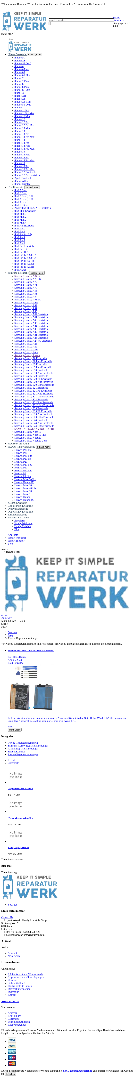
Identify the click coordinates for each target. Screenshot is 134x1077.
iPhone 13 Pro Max (24, 137)
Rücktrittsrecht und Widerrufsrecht (25, 974)
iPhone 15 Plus (22, 154)
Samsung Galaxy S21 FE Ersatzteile (33, 390)
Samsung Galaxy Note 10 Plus (30, 434)
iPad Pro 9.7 (20, 249)
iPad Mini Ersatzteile (25, 210)
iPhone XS (20, 98)
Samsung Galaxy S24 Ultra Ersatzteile (34, 426)
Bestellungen (14, 1015)
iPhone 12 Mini (22, 116)
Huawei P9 (20, 473)
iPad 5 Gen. (20, 190)
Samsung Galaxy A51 (25, 308)
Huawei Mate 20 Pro (25, 479)
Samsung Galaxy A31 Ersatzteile (31, 334)
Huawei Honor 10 (23, 497)
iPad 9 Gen (20, 202)
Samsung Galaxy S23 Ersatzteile (31, 408)
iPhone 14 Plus (22, 145)
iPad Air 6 (19, 243)
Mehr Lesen (14, 730)
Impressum (13, 991)
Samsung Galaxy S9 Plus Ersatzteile (33, 367)
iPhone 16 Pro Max (24, 169)
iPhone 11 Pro (21, 110)
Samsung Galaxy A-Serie (27, 276)
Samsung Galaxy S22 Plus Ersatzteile (33, 402)
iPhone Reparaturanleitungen (23, 742)
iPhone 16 (19, 163)
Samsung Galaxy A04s (26, 352)
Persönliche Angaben (19, 1021)
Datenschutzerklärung (19, 989)
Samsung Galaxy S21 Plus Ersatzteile (33, 393)
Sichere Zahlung (16, 983)
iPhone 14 (19, 139)
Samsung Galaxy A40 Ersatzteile (31, 320)
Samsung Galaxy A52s (26, 302)
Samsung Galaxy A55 (25, 293)
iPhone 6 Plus (21, 69)
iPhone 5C (19, 57)
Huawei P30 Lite (23, 455)
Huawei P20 (20, 461)
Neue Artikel (14, 956)
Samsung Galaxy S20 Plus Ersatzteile (33, 381)
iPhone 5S (19, 60)
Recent (11, 760)
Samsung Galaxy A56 (25, 290)
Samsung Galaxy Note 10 (27, 431)
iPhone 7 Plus (21, 81)
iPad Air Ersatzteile (24, 225)
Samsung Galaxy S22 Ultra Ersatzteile (34, 405)
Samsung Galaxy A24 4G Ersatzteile (33, 340)
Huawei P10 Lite (23, 470)
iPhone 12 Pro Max (24, 125)
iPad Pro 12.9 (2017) (25, 258)
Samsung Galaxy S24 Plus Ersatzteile (33, 423)
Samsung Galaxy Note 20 (27, 437)
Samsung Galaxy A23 (25, 343)
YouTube (12, 904)
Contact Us (7, 917)
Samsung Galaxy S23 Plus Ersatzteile (33, 414)
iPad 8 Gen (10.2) (23, 199)
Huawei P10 (20, 467)
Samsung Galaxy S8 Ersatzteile (30, 358)
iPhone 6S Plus (22, 75)
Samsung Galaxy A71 (25, 284)
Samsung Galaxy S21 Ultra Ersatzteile (34, 396)
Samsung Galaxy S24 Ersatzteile (31, 420)
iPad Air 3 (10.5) (23, 234)
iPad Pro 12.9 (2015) (25, 255)
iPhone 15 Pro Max (24, 160)
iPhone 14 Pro (21, 142)
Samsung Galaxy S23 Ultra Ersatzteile (34, 417)
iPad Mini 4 (20, 222)
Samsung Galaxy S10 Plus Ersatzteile (33, 373)
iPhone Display (22, 184)
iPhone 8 (19, 84)
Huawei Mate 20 (23, 485)
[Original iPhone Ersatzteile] (16, 782)
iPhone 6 (19, 66)
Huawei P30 (20, 452)
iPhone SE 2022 (22, 104)
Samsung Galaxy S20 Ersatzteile (31, 376)
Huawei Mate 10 (23, 491)
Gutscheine (13, 1018)
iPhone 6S (19, 72)
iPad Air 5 (19, 240)
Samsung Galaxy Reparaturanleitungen (28, 745)
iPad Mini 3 (20, 219)
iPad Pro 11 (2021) (24, 266)
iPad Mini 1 (20, 213)
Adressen (12, 1013)
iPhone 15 (19, 151)
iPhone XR (20, 95)
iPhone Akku (21, 181)
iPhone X (19, 92)
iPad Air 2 (19, 231)
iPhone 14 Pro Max (24, 148)
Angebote (13, 953)
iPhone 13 (19, 131)
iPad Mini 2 (20, 216)
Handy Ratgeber (16, 751)
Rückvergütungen (17, 1024)
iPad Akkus (20, 269)
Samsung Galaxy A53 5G (27, 299)
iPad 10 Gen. (21, 205)
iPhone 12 (19, 119)
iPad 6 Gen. (20, 193)
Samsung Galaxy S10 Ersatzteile (31, 370)
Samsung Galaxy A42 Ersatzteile (31, 314)
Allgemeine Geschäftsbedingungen (26, 977)
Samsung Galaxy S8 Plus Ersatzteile (33, 361)
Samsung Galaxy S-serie (27, 355)
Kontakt (12, 994)
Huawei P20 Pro (23, 458)
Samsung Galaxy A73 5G (27, 279)
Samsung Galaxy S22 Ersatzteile (31, 399)
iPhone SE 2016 (22, 63)
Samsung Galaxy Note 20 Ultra (30, 440)
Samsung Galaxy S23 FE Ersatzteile (33, 411)
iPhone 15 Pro (21, 157)
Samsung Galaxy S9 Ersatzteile (30, 364)
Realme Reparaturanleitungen (23, 754)
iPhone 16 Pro (21, 166)
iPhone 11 (19, 107)
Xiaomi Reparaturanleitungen (23, 748)
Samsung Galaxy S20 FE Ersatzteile (33, 379)
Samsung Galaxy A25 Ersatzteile (31, 337)
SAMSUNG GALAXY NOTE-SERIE (34, 428)
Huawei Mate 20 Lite (25, 488)
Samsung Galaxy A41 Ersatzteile (31, 317)
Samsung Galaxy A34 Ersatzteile (31, 326)
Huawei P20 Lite (23, 464)
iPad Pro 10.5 (21, 252)
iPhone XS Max (22, 101)
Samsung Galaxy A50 (25, 311)
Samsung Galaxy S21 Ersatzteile (31, 387)
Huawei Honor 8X (24, 482)
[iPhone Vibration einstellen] (16, 811)
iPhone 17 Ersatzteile (25, 172)
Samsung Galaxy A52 (25, 305)
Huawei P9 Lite (22, 476)
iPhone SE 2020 (22, 89)
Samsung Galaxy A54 (25, 296)
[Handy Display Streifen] (16, 841)
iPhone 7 (19, 78)
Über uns (12, 980)
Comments (13, 763)
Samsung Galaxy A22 (25, 346)
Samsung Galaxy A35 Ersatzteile (31, 323)
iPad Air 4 (19, 237)
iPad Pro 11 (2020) (24, 263)
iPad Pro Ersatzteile (24, 246)
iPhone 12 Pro (21, 122)
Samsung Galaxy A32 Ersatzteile (31, 331)
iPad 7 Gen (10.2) (23, 196)
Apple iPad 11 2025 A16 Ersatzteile (32, 208)
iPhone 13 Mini (22, 128)
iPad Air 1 (19, 228)
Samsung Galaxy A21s (26, 349)
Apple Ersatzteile (23, 178)
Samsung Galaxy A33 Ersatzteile (31, 329)
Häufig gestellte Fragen (20, 986)
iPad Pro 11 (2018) (24, 260)
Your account (10, 1001)
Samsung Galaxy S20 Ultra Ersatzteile (34, 384)
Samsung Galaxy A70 (25, 287)
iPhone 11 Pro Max (24, 113)
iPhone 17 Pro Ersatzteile (27, 175)
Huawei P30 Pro (23, 450)
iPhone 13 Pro (21, 134)
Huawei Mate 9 (22, 494)
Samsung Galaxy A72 (25, 282)
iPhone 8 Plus (21, 87)
